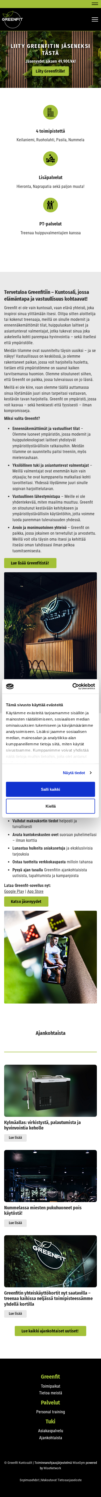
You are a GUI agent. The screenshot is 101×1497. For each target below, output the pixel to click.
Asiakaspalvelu (50, 1430)
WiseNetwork (52, 1468)
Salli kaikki (50, 789)
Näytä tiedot (74, 773)
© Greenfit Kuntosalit (18, 1463)
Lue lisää (15, 1137)
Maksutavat (49, 1480)
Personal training (50, 1411)
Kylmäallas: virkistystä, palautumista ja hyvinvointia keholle (42, 1125)
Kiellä (51, 806)
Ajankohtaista (50, 1437)
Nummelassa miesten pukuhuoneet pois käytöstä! (43, 1210)
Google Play (14, 891)
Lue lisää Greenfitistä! (30, 563)
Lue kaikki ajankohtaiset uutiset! (50, 1331)
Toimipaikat (50, 1386)
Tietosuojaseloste (69, 1480)
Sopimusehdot (29, 1480)
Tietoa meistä (50, 1392)
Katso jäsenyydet (26, 901)
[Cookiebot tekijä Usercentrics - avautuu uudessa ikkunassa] (72, 686)
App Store (35, 891)
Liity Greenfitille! (50, 71)
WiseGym (79, 1463)
